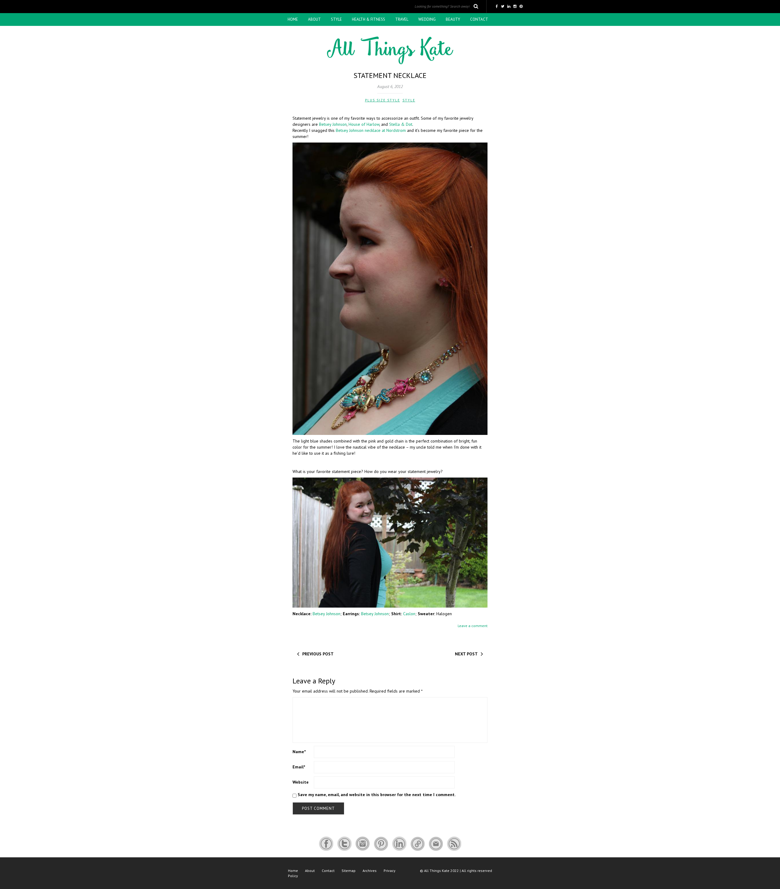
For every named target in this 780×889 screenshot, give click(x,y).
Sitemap (349, 870)
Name (299, 751)
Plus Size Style (382, 100)
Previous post (318, 654)
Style (336, 19)
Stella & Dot (400, 124)
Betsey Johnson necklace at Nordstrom (371, 130)
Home (293, 19)
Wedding (427, 19)
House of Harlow (364, 124)
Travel (401, 19)
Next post (466, 654)
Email (298, 767)
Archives (370, 870)
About (314, 19)
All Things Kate (436, 870)
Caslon (409, 613)
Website (300, 782)
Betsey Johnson (333, 124)
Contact (479, 19)
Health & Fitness (368, 19)
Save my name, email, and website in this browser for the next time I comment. (377, 794)
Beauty (453, 19)
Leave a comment (473, 625)
